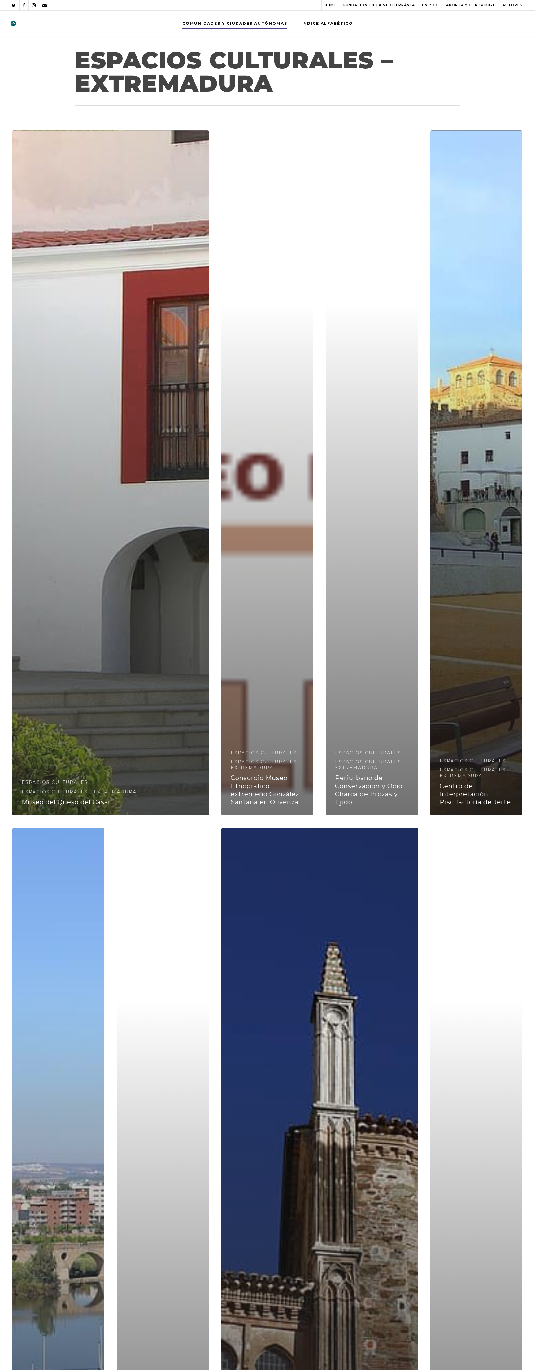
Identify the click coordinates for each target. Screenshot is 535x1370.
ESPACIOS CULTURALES (55, 782)
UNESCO (430, 5)
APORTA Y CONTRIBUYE (470, 5)
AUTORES (512, 5)
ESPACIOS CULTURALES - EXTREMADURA (79, 792)
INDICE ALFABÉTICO (327, 23)
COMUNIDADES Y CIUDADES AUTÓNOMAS (234, 23)
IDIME (330, 5)
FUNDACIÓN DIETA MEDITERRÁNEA (379, 5)
